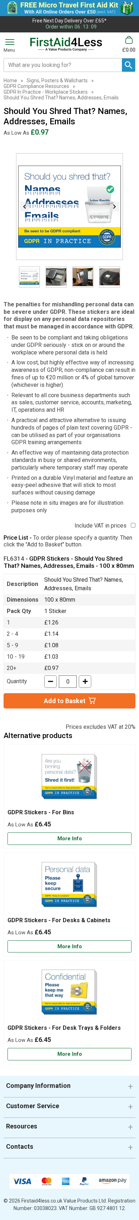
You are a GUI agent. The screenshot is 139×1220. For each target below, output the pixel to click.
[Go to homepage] (66, 44)
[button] (69, 1088)
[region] (69, 778)
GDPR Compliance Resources (36, 86)
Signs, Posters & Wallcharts (57, 80)
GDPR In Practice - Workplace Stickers (46, 92)
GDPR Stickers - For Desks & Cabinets (58, 920)
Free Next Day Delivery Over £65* (69, 21)
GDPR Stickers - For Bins (40, 812)
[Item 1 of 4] (69, 207)
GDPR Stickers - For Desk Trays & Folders (64, 1027)
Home (10, 80)
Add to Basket (65, 701)
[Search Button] (128, 65)
